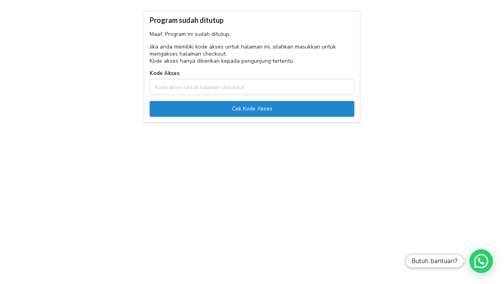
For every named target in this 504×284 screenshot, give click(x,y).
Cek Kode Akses (252, 108)
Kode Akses (165, 73)
